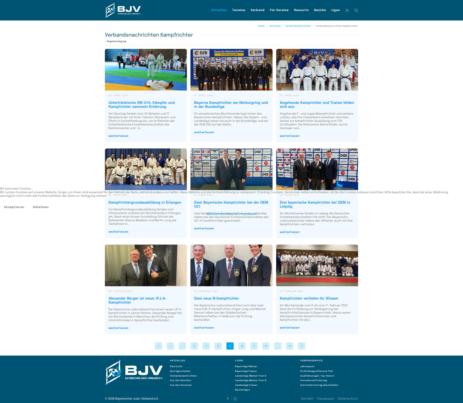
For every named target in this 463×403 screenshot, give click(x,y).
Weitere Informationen (223, 214)
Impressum (248, 214)
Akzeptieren (14, 207)
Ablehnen (41, 207)
